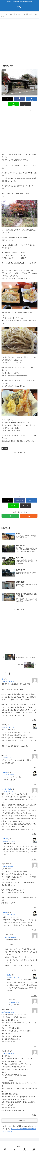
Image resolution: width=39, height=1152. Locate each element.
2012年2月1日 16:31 (7, 757)
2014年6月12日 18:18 (15, 1002)
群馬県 (5, 448)
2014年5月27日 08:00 (9, 914)
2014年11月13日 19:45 (8, 1012)
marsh (5, 772)
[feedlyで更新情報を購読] (10, 516)
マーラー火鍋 (6, 789)
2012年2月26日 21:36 (7, 791)
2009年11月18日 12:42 (8, 727)
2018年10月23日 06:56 (8, 1053)
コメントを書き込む (19, 1120)
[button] (25, 104)
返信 (35, 720)
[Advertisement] (19, 41)
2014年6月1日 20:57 (10, 937)
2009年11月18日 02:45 (8, 681)
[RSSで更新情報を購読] (28, 516)
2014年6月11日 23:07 (13, 977)
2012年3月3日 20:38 (8, 841)
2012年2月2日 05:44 (8, 774)
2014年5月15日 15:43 (7, 866)
